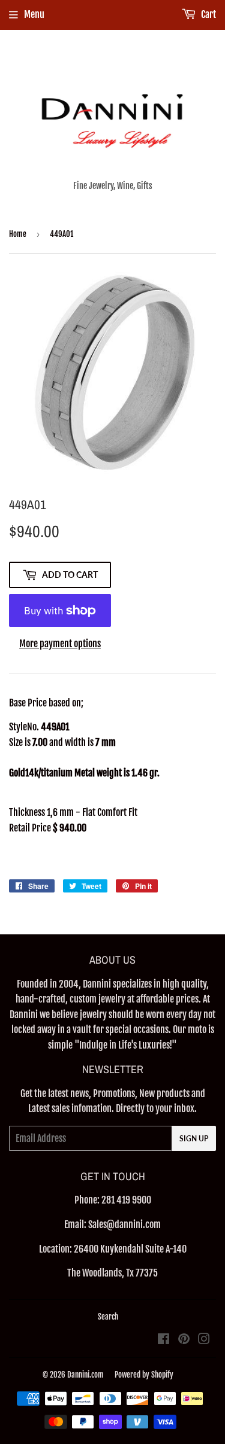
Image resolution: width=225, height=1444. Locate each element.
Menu (34, 14)
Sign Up (193, 1138)
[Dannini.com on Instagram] (204, 1340)
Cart (207, 14)
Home (17, 234)
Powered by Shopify (144, 1374)
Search (108, 1316)
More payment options (60, 644)
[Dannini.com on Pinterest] (184, 1340)
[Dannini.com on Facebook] (163, 1340)
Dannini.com (85, 1374)
